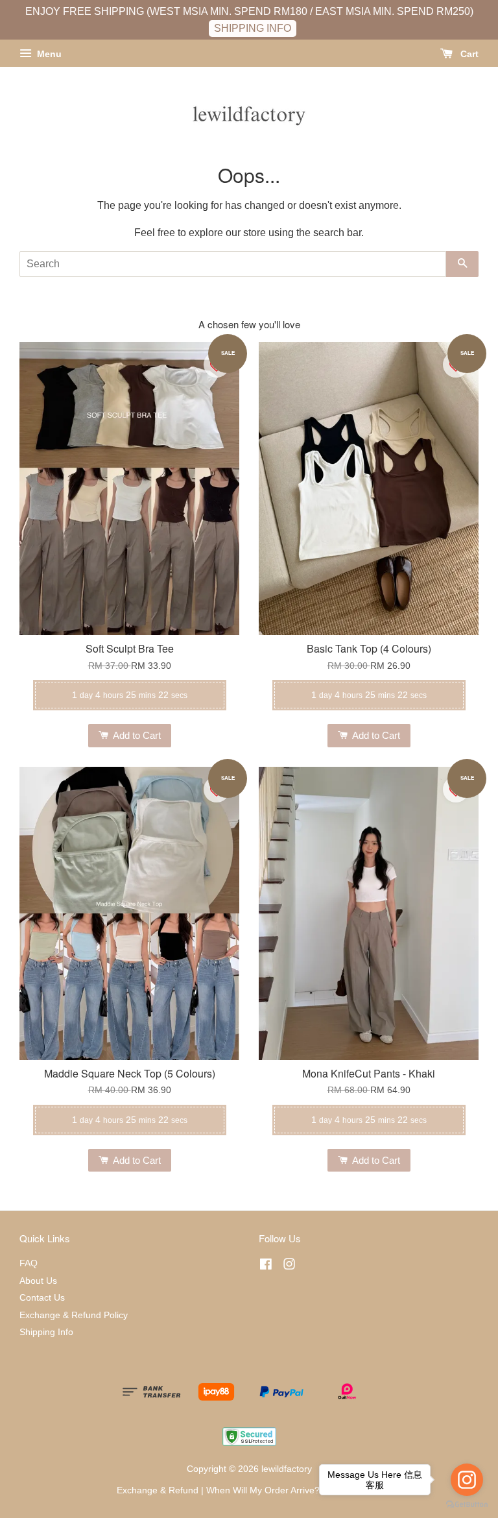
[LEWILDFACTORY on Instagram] (289, 1266)
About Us (38, 1281)
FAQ (28, 1263)
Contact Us (42, 1298)
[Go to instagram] (467, 1480)
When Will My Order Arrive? (263, 1490)
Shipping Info (46, 1332)
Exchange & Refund (157, 1490)
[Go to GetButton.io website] (467, 1504)
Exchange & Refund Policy (73, 1315)
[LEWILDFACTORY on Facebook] (266, 1266)
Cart (468, 54)
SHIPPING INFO (252, 28)
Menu (48, 54)
